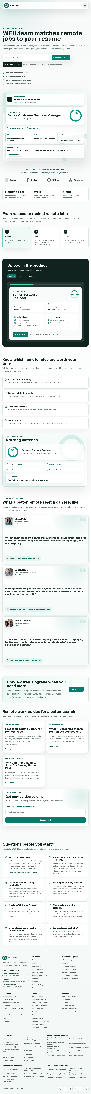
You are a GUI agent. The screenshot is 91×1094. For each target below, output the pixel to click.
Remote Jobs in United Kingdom (55, 1043)
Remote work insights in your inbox (20, 807)
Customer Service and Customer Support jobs (33, 1039)
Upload (12, 276)
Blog (4, 1018)
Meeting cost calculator (41, 1012)
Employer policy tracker (11, 1002)
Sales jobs (28, 1054)
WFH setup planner (39, 1006)
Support (35, 982)
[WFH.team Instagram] (70, 1089)
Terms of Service (38, 988)
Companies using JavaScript (75, 1069)
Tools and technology (70, 966)
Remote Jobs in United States (55, 1039)
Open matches (14, 155)
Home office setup (69, 972)
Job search (66, 999)
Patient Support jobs (10, 1047)
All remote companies (10, 1069)
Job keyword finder (39, 1027)
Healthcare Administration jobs (10, 1043)
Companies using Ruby (77, 1078)
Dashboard (36, 966)
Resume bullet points (40, 1021)
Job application (68, 1006)
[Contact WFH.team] (86, 1089)
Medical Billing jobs (32, 1043)
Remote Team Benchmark (12, 1015)
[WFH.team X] (60, 1089)
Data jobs (28, 1051)
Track (29, 276)
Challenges (66, 963)
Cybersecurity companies (34, 1076)
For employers (37, 969)
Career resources (9, 996)
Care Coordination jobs (33, 1047)
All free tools (37, 996)
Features (35, 960)
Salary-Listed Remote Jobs (55, 1052)
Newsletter (6, 1021)
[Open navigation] (85, 5)
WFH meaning (67, 960)
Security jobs (7, 1061)
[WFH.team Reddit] (81, 1089)
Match (21, 276)
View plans (75, 689)
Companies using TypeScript (75, 1074)
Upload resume (13, 65)
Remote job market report (12, 1009)
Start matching (59, 57)
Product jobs (7, 1054)
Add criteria (20, 334)
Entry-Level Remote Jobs (79, 1048)
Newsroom (6, 1006)
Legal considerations (70, 975)
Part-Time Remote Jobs (78, 1056)
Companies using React (56, 1074)
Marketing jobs (8, 1057)
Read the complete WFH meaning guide (24, 872)
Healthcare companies (33, 1073)
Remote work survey (10, 1012)
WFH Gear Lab (37, 1009)
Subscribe (44, 820)
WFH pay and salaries (70, 979)
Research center (8, 999)
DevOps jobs (29, 1061)
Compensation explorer (41, 1002)
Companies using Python (56, 1069)
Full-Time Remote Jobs (56, 1056)
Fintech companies (9, 1076)
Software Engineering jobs (10, 1051)
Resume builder (38, 1015)
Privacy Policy (37, 985)
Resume (65, 1002)
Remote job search (69, 1012)
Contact (35, 979)
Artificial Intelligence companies (32, 1069)
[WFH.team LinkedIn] (76, 1089)
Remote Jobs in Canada (78, 1039)
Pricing (34, 963)
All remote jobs (8, 1039)
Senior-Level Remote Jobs (77, 1052)
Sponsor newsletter (39, 975)
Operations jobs (30, 1057)
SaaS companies (8, 1073)
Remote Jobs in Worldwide (53, 1048)
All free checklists (69, 996)
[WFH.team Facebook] (65, 1089)
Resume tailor (37, 1018)
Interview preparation (70, 1009)
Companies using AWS (55, 1078)
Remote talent (38, 972)
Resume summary (39, 1024)
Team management (69, 969)
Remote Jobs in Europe (77, 1043)
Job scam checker (39, 999)
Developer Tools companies (8, 1080)
